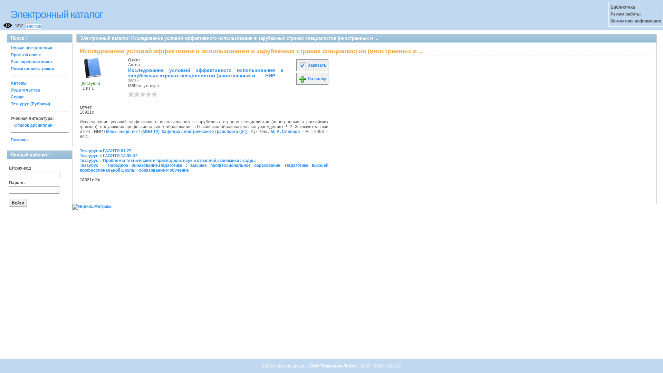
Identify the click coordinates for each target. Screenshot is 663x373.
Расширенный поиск (31, 61)
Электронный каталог (56, 14)
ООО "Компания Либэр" (334, 366)
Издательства (25, 90)
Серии (17, 97)
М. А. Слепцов (285, 131)
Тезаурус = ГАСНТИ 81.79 (106, 151)
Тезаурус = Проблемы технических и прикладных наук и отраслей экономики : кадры (168, 160)
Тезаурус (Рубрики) (30, 104)
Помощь (19, 139)
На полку (316, 78)
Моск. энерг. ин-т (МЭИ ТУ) (132, 131)
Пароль (17, 182)
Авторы (19, 83)
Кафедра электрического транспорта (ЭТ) (205, 131)
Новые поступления (31, 48)
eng (29, 26)
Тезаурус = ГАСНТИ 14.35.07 (108, 155)
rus (38, 26)
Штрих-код (20, 168)
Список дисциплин (33, 125)
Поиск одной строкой (32, 68)
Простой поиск (26, 54)
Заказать (316, 65)
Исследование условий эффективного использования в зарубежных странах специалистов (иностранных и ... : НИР (206, 72)
